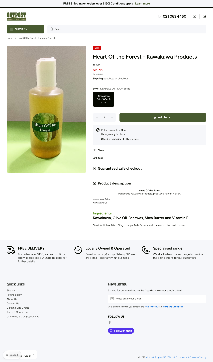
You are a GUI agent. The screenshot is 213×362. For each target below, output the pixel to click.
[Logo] (17, 16)
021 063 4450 (174, 16)
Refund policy (14, 294)
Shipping (98, 78)
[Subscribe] (202, 299)
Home (9, 38)
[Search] (50, 29)
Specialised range (167, 248)
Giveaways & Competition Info (23, 316)
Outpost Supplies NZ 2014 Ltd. (160, 357)
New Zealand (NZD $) (20, 356)
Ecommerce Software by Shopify (191, 357)
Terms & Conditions (17, 312)
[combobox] (126, 29)
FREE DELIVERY (31, 248)
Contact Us (13, 303)
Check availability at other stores (119, 139)
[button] (98, 150)
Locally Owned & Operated (108, 248)
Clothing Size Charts (18, 307)
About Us (12, 299)
